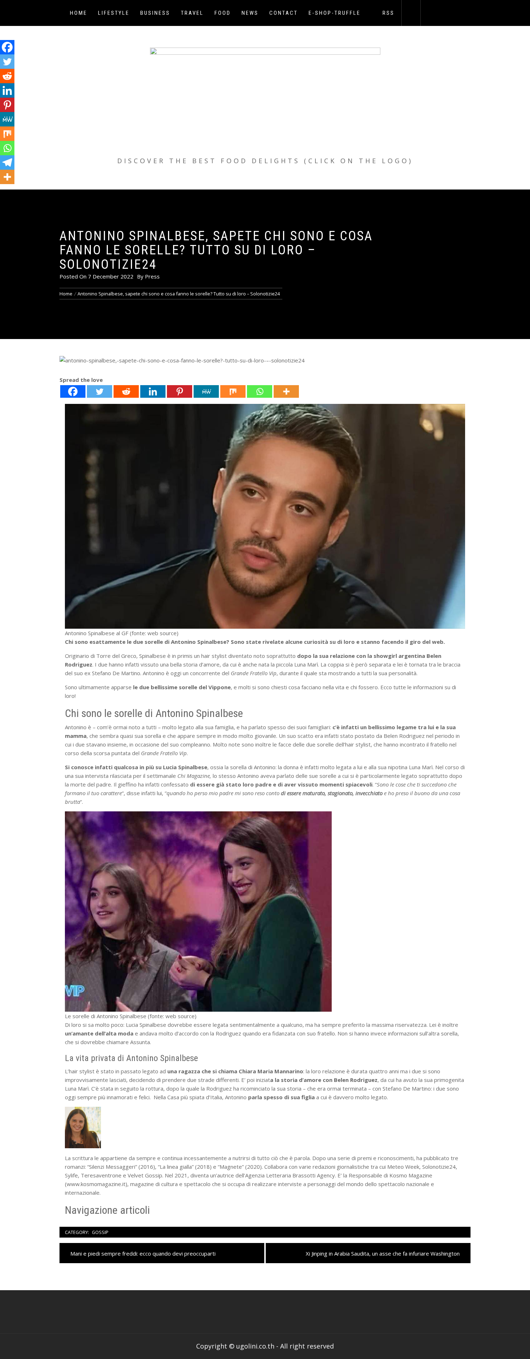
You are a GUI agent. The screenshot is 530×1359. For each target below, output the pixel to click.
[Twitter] (99, 391)
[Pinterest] (179, 391)
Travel (192, 13)
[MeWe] (206, 391)
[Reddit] (126, 391)
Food (223, 13)
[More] (286, 391)
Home (78, 13)
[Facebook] (72, 391)
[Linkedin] (152, 391)
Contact (283, 13)
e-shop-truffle (335, 13)
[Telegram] (7, 162)
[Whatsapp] (259, 391)
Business (155, 13)
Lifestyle (113, 13)
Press (152, 276)
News (250, 13)
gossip (100, 1232)
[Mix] (233, 391)
